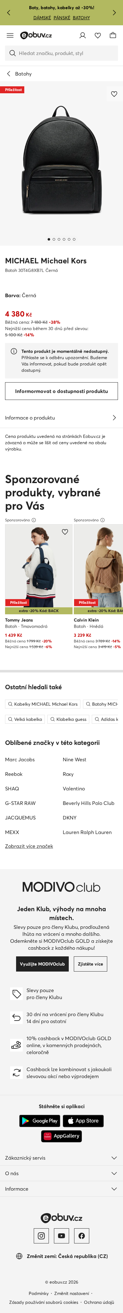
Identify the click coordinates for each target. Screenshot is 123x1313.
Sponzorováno (17, 520)
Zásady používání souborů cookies (43, 1302)
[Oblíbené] (97, 35)
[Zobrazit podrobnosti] (114, 417)
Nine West (74, 759)
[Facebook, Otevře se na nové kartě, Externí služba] (81, 1235)
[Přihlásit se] (82, 35)
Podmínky (39, 1293)
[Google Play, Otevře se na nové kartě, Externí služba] (39, 1121)
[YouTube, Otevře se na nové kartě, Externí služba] (61, 1235)
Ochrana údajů (99, 1302)
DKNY (70, 817)
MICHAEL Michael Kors (46, 260)
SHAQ (12, 788)
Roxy (68, 774)
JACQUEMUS (20, 817)
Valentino (74, 788)
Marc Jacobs (20, 759)
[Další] (114, 12)
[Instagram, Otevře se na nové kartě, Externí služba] (41, 1235)
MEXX (12, 832)
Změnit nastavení (71, 1293)
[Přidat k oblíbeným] (115, 93)
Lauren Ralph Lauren (87, 832)
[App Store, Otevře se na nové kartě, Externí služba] (83, 1121)
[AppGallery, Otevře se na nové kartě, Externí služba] (61, 1136)
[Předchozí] (8, 12)
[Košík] (112, 35)
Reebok (13, 774)
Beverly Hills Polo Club (88, 803)
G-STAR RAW (20, 803)
